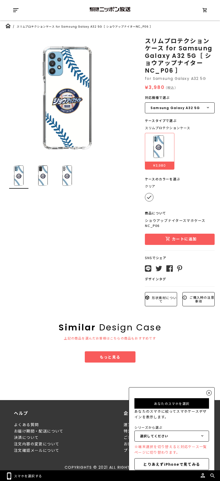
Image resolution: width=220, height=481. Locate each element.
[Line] (148, 268)
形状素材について (164, 299)
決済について (26, 437)
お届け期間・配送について (39, 431)
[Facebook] (169, 268)
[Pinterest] (179, 268)
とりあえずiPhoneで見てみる (171, 464)
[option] (67, 98)
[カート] (205, 11)
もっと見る (110, 357)
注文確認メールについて (36, 450)
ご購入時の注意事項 (201, 299)
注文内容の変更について (36, 444)
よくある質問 (26, 424)
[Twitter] (159, 268)
